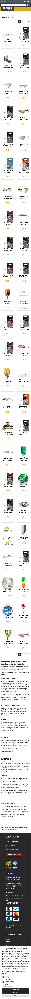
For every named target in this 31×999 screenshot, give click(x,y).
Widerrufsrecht (8, 946)
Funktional (7, 984)
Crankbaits (11, 750)
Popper (26, 750)
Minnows (16, 750)
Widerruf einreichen (14, 854)
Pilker (3, 719)
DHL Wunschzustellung (10, 981)
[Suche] (28, 5)
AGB (6, 944)
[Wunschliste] (20, 1)
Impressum (7, 970)
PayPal (6, 983)
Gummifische (6, 759)
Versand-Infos (8, 900)
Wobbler (4, 738)
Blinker (3, 681)
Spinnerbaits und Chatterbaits (8, 708)
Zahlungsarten (12, 903)
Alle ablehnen (15, 992)
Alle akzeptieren (15, 989)
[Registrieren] (4, 1)
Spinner (8, 681)
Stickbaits (21, 750)
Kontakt (7, 939)
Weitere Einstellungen (7, 986)
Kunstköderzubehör (8, 804)
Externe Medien (8, 979)
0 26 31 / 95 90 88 (10, 845)
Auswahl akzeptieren (15, 996)
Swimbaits (10, 751)
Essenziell (7, 976)
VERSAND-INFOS (11, 868)
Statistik (7, 977)
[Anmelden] (2, 1)
